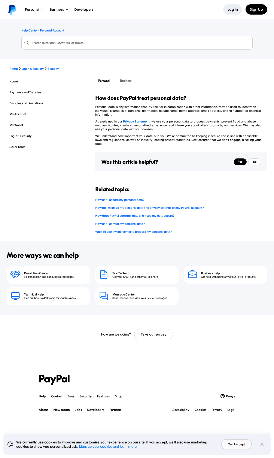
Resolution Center (36, 273)
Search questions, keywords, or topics (57, 43)
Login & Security (33, 68)
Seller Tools (17, 147)
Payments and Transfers (25, 92)
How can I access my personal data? (119, 199)
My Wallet (16, 125)
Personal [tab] (104, 81)
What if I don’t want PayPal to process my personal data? (133, 231)
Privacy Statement (136, 121)
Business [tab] (125, 81)
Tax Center (119, 273)
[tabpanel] (178, 120)
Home (13, 68)
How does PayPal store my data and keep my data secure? (134, 215)
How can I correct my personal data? (119, 223)
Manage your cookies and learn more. (108, 446)
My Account (17, 114)
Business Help (210, 273)
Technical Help (34, 294)
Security (53, 68)
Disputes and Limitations (26, 103)
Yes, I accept (236, 444)
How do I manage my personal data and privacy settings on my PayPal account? (149, 207)
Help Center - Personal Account (42, 30)
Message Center (123, 294)
